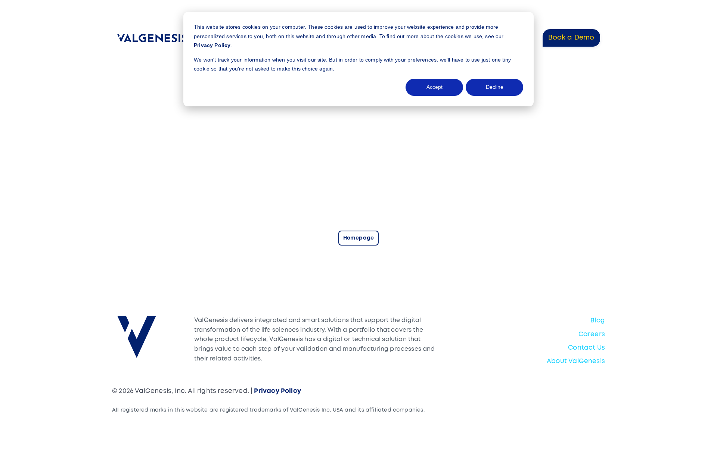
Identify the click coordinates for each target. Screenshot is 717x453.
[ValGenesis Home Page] (153, 38)
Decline (494, 87)
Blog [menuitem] (597, 321)
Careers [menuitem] (591, 334)
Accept (434, 87)
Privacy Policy (212, 45)
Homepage (358, 238)
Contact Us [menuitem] (586, 348)
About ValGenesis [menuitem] (576, 361)
